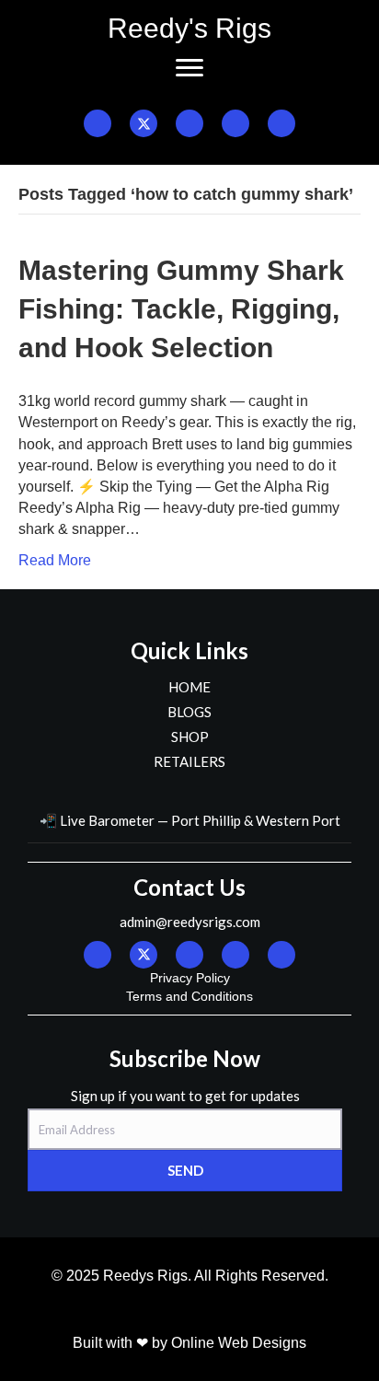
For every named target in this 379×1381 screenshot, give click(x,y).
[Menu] (189, 68)
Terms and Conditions (189, 996)
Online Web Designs (238, 1343)
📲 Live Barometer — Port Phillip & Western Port (190, 820)
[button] (97, 123)
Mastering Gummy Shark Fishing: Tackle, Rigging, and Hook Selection (181, 309)
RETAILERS (189, 761)
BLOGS (189, 711)
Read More (54, 560)
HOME (189, 687)
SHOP (190, 736)
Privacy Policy (190, 977)
